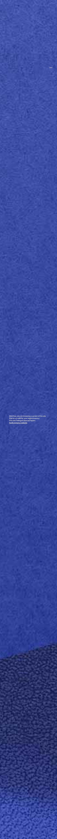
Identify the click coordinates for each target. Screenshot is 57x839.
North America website (18, 423)
